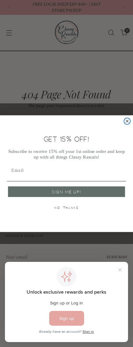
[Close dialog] (127, 121)
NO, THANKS (66, 207)
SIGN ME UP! (66, 192)
